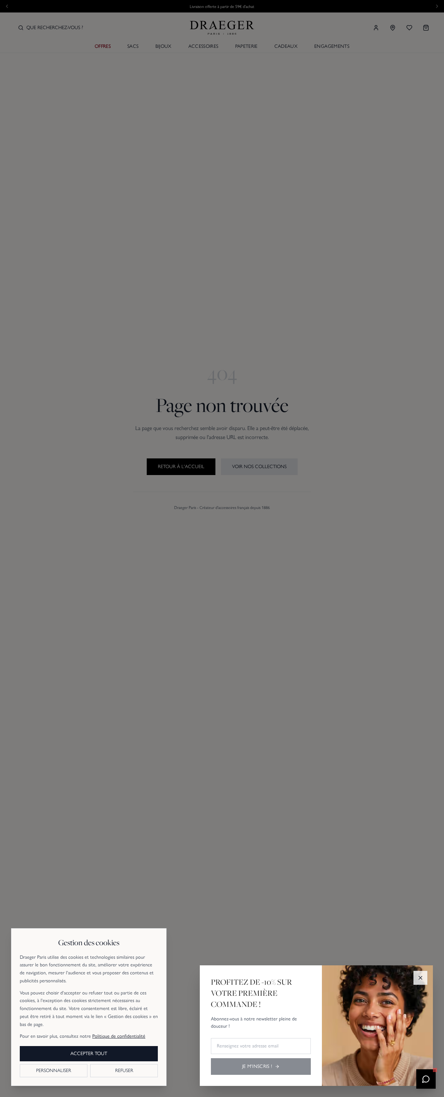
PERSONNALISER (53, 1070)
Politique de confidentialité (118, 1036)
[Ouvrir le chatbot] (426, 1079)
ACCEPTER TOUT (88, 1053)
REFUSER (124, 1070)
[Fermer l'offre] (420, 978)
